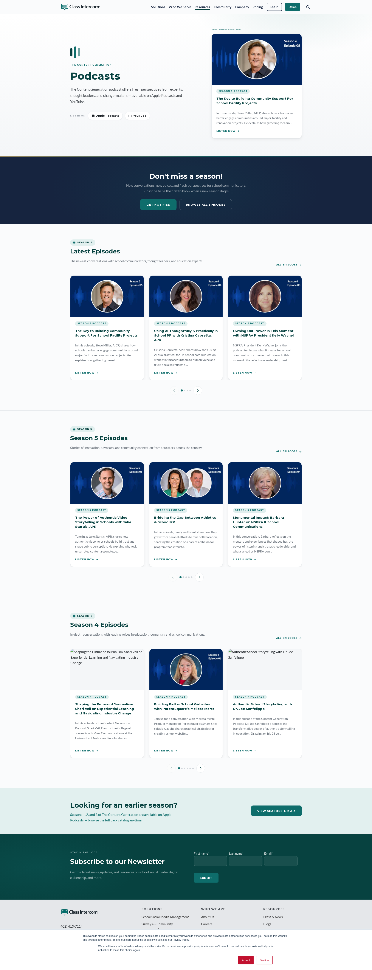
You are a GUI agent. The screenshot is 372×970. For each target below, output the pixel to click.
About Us (207, 917)
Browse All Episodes (205, 204)
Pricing (258, 7)
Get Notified (158, 204)
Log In (274, 7)
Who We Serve (180, 7)
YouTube (139, 115)
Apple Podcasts (107, 115)
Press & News (273, 917)
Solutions (158, 7)
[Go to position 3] (187, 390)
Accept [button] (246, 960)
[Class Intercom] (79, 912)
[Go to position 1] (182, 390)
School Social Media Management (165, 917)
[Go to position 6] (193, 768)
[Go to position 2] (184, 390)
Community (222, 7)
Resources (202, 7)
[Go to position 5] (191, 577)
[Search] (308, 7)
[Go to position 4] (190, 390)
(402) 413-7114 (71, 926)
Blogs (267, 924)
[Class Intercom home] (80, 7)
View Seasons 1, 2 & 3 (276, 811)
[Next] (198, 390)
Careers (206, 924)
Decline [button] (264, 960)
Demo (292, 7)
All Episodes (287, 264)
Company (242, 7)
